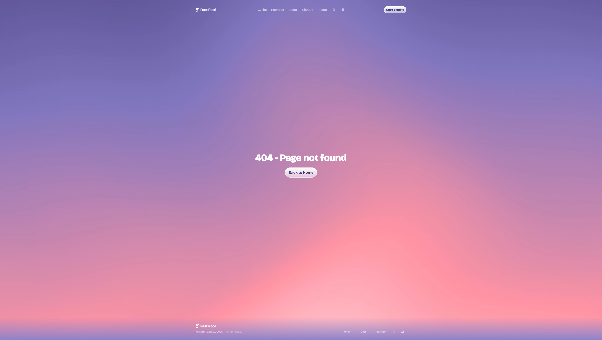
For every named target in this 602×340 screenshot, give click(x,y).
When (347, 331)
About (322, 10)
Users (292, 10)
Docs (364, 331)
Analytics (380, 331)
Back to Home (301, 172)
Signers (307, 10)
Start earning (395, 9)
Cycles (263, 10)
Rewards (277, 10)
